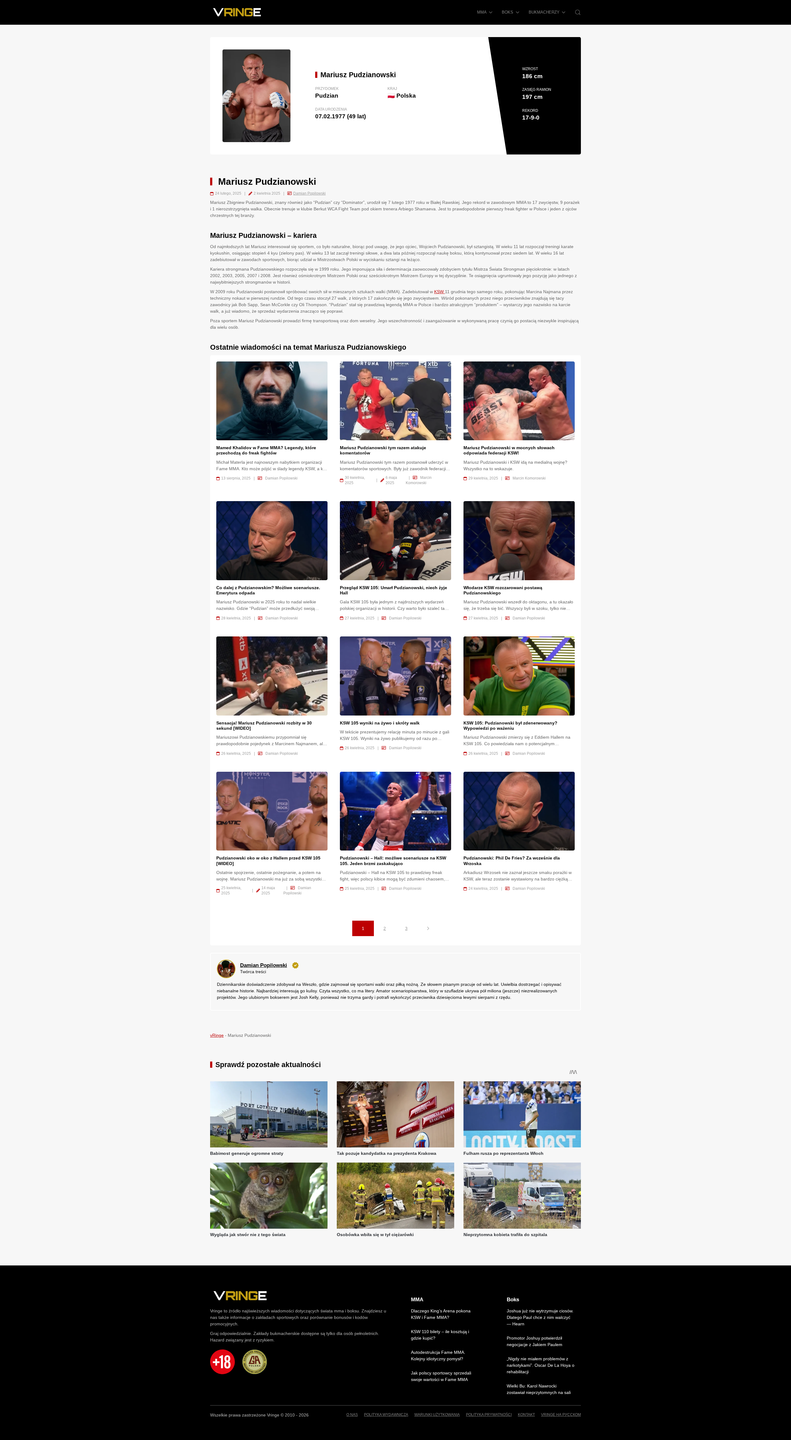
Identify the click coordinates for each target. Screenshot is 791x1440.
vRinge (217, 1035)
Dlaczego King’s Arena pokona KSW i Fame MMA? (441, 1314)
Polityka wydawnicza (386, 1415)
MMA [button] (482, 12)
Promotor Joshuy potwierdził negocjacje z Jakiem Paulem (534, 1341)
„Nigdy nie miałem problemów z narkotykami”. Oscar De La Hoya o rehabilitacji (540, 1365)
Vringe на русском (561, 1415)
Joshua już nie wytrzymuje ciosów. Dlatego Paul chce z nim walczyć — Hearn (540, 1317)
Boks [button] (507, 12)
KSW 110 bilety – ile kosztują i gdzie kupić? (440, 1335)
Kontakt (526, 1415)
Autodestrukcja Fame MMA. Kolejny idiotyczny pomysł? (438, 1355)
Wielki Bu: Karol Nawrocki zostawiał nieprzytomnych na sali (539, 1389)
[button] (578, 12)
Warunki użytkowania (437, 1415)
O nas (352, 1415)
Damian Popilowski (309, 193)
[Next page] (428, 928)
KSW (439, 291)
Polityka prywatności (489, 1415)
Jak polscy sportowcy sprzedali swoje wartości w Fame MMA (441, 1376)
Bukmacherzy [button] (544, 12)
